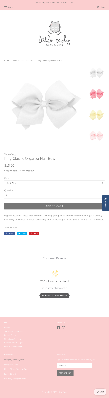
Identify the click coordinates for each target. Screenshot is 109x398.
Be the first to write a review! (54, 295)
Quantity (8, 190)
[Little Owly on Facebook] (58, 328)
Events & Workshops (13, 346)
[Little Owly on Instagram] (63, 328)
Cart (102, 7)
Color (7, 178)
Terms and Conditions (13, 331)
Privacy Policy (10, 335)
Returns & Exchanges (13, 342)
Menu (10, 7)
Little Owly (62, 392)
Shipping (8, 170)
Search (7, 327)
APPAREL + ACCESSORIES (23, 61)
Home (6, 61)
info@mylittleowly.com (14, 359)
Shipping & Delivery (12, 339)
